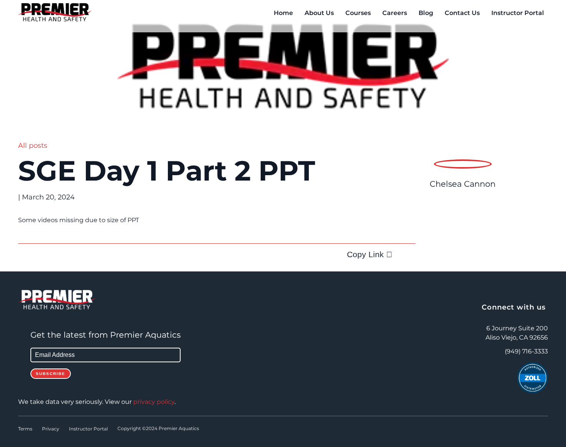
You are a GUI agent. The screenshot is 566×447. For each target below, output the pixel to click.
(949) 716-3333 (526, 351)
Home (283, 13)
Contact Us (462, 13)
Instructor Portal (517, 13)
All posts (32, 145)
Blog (426, 13)
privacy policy (153, 401)
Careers (394, 13)
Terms (25, 429)
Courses (358, 13)
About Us (319, 13)
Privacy (50, 429)
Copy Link (365, 254)
